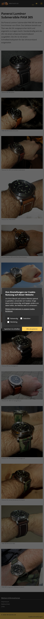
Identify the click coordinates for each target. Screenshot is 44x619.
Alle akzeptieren (32, 329)
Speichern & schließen (12, 329)
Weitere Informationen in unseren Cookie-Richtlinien (20, 310)
